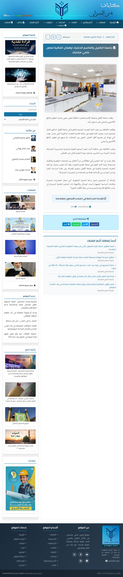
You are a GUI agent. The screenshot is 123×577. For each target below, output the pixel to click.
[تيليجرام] (87, 560)
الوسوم (22, 552)
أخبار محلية (52, 539)
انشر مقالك (20, 560)
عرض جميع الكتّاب (26, 179)
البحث (23, 547)
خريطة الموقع (19, 556)
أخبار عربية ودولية (50, 560)
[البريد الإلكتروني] (106, 561)
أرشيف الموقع (19, 539)
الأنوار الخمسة (19, 573)
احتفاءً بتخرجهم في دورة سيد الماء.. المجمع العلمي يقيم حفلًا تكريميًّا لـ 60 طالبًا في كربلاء (82, 266)
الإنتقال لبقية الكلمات (24, 92)
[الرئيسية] (61, 10)
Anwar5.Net (6, 573)
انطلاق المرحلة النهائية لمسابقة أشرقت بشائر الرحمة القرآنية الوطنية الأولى (84, 257)
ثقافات (74, 22)
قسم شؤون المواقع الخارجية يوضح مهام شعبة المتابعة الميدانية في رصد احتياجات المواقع (82, 285)
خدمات (61, 25)
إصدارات (53, 556)
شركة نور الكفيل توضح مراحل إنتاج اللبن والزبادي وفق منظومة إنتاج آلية (86, 276)
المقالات (101, 22)
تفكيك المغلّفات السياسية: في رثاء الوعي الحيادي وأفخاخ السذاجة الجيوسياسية (20, 327)
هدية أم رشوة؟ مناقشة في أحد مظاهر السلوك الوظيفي (20, 314)
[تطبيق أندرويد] (87, 554)
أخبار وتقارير (87, 22)
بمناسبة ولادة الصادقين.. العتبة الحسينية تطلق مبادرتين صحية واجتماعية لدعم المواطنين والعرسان (20, 304)
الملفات (7, 22)
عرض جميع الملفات (26, 285)
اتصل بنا (22, 565)
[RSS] (80, 560)
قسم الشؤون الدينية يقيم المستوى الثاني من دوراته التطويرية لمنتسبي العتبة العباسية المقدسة (81, 247)
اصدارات (61, 22)
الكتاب (20, 22)
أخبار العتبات (34, 22)
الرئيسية (113, 22)
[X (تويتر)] (74, 554)
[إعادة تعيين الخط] (53, 37)
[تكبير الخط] (59, 37)
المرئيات (49, 22)
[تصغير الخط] (48, 37)
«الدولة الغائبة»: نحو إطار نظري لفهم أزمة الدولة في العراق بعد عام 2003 (20, 335)
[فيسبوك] (80, 554)
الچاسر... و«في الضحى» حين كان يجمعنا (21, 321)
